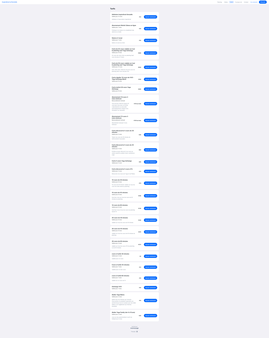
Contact (246, 2)
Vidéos (226, 2)
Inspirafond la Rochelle (9, 2)
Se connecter (254, 2)
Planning (219, 2)
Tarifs (231, 2)
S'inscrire (262, 2)
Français (134, 331)
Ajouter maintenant (150, 17)
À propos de (238, 2)
